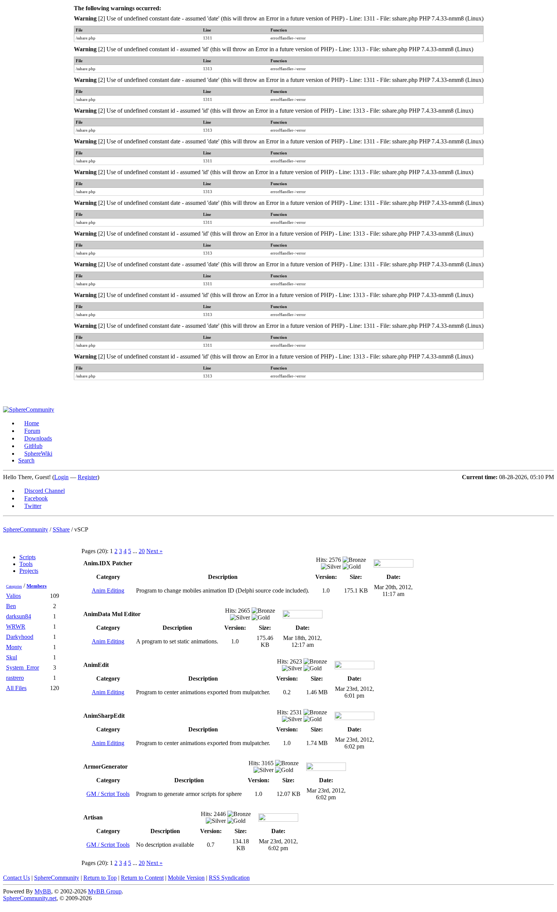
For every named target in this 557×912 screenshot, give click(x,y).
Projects (28, 571)
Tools (26, 564)
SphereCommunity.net (29, 898)
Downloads (38, 438)
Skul (11, 657)
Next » (154, 551)
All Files (16, 688)
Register (87, 477)
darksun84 (18, 616)
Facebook (36, 498)
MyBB (42, 891)
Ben (11, 606)
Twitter (32, 506)
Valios (13, 596)
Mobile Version (186, 877)
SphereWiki (38, 453)
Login (61, 477)
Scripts (27, 557)
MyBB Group (105, 891)
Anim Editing (108, 590)
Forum (32, 431)
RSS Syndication (229, 877)
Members (37, 586)
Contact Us (16, 877)
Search (26, 460)
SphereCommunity (25, 529)
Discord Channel (44, 490)
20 (142, 551)
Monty (14, 647)
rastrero (15, 678)
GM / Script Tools (108, 794)
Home (31, 423)
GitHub (33, 446)
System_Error (22, 667)
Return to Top (100, 877)
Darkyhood (19, 637)
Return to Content (142, 877)
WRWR (15, 626)
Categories (14, 586)
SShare (61, 529)
